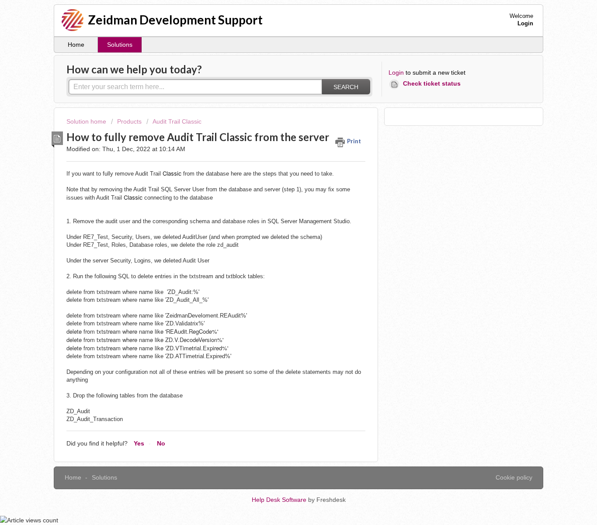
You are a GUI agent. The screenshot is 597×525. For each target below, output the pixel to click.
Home (76, 44)
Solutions (119, 44)
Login (396, 72)
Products (129, 121)
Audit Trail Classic (177, 121)
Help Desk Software (280, 499)
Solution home (87, 121)
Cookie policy (514, 477)
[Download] (282, 148)
